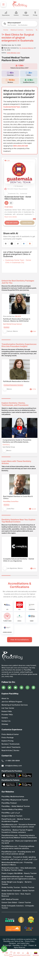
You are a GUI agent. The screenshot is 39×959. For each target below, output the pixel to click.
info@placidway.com (13, 766)
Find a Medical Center (10, 734)
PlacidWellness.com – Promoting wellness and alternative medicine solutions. (18, 847)
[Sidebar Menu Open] (3, 4)
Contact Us (6, 721)
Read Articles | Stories (10, 750)
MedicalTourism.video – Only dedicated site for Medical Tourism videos (19, 869)
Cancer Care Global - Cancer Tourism (16, 902)
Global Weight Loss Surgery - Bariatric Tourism (17, 883)
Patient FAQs (7, 711)
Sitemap (5, 724)
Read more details (10, 217)
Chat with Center (12, 222)
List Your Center (8, 708)
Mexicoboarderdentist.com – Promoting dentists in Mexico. (17, 863)
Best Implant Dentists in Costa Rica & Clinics (18, 497)
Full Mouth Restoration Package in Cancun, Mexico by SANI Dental (16, 320)
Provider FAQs (7, 715)
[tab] (15, 398)
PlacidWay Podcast (9, 803)
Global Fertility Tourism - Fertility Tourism (18, 887)
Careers (5, 718)
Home (5, 30)
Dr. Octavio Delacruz (27, 48)
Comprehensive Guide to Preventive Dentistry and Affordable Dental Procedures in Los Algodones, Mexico (18, 441)
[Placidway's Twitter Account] (10, 687)
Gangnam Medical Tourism (12, 816)
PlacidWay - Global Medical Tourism (16, 806)
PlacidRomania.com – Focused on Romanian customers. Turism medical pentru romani (19, 826)
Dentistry (29, 30)
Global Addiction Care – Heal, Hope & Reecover (16, 895)
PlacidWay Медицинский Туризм (15, 800)
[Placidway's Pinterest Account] (22, 687)
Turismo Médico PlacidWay (12, 809)
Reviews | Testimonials (11, 744)
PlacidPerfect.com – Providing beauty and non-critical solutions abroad (18, 853)
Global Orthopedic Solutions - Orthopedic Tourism (18, 907)
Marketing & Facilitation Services (15, 705)
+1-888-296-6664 (12, 761)
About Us (5, 698)
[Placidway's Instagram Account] (27, 687)
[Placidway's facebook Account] (4, 687)
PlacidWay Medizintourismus (13, 796)
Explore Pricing (7, 741)
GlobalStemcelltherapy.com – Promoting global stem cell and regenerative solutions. (19, 878)
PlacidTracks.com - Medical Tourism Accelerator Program (16, 820)
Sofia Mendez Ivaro (13, 53)
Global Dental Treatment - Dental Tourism (18, 891)
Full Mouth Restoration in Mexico (16, 381)
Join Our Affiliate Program (12, 702)
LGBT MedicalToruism (10, 899)
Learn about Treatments (11, 747)
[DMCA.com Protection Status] (31, 920)
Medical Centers (17, 30)
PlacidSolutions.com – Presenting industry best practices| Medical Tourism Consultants (19, 836)
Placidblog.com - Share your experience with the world (19, 842)
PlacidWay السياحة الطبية (11, 813)
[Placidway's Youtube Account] (15, 687)
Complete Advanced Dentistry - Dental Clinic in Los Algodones (18, 560)
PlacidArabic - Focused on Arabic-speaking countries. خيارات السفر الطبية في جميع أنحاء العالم (19, 858)
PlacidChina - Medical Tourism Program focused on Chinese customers (17, 831)
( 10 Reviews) (18, 186)
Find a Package (8, 737)
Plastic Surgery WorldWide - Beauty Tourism (19, 873)
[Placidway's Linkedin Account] (33, 687)
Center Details (27, 222)
